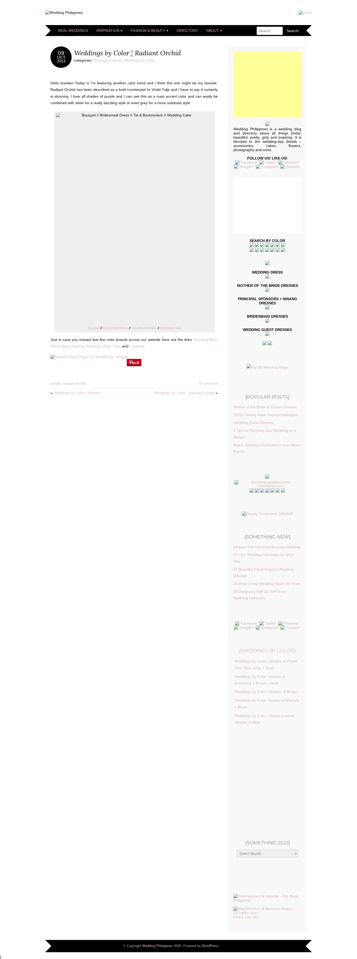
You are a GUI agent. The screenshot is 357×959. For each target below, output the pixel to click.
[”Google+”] (244, 166)
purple (55, 383)
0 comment (208, 383)
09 (61, 53)
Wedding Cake (170, 328)
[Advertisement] (272, 84)
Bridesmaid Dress (115, 328)
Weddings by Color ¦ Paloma (77, 393)
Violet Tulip (111, 346)
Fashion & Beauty (148, 30)
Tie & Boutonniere (144, 328)
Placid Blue (59, 346)
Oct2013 (61, 59)
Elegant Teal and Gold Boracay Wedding (266, 547)
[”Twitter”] (268, 162)
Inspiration (107, 30)
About (212, 30)
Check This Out (246, 917)
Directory (187, 30)
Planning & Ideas (108, 60)
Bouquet (94, 328)
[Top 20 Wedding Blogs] (267, 367)
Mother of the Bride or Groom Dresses (265, 407)
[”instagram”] (267, 166)
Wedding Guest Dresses (253, 423)
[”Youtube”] (290, 166)
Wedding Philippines (157, 946)
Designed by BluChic (294, 945)
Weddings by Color (139, 60)
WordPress (210, 946)
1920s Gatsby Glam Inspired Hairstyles (265, 415)
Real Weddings (73, 30)
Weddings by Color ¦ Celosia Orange (184, 393)
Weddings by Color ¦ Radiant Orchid (127, 53)
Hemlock (92, 346)
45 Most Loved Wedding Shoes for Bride (266, 584)
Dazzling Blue (205, 340)
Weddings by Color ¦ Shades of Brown (266, 692)
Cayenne (136, 346)
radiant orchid (74, 383)
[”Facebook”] (246, 162)
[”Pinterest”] (289, 162)
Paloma (77, 346)
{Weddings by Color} (267, 651)
